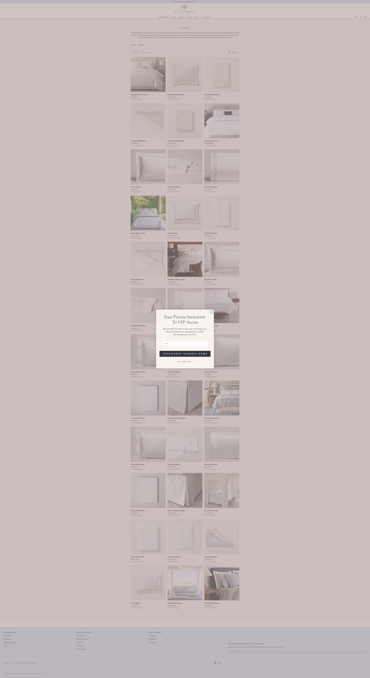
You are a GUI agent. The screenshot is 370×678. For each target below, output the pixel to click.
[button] (185, 353)
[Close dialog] (211, 312)
